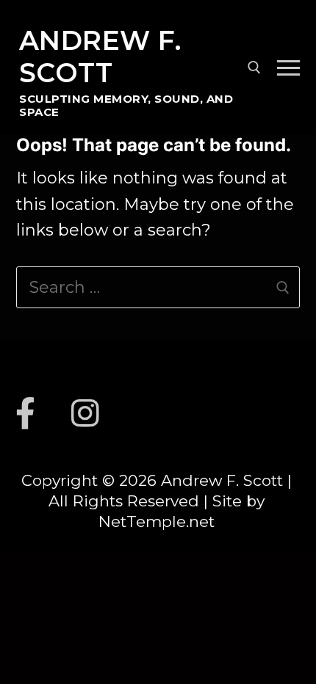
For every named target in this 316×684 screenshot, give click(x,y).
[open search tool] (254, 67)
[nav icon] (288, 67)
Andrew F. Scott (100, 57)
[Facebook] (26, 413)
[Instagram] (86, 413)
